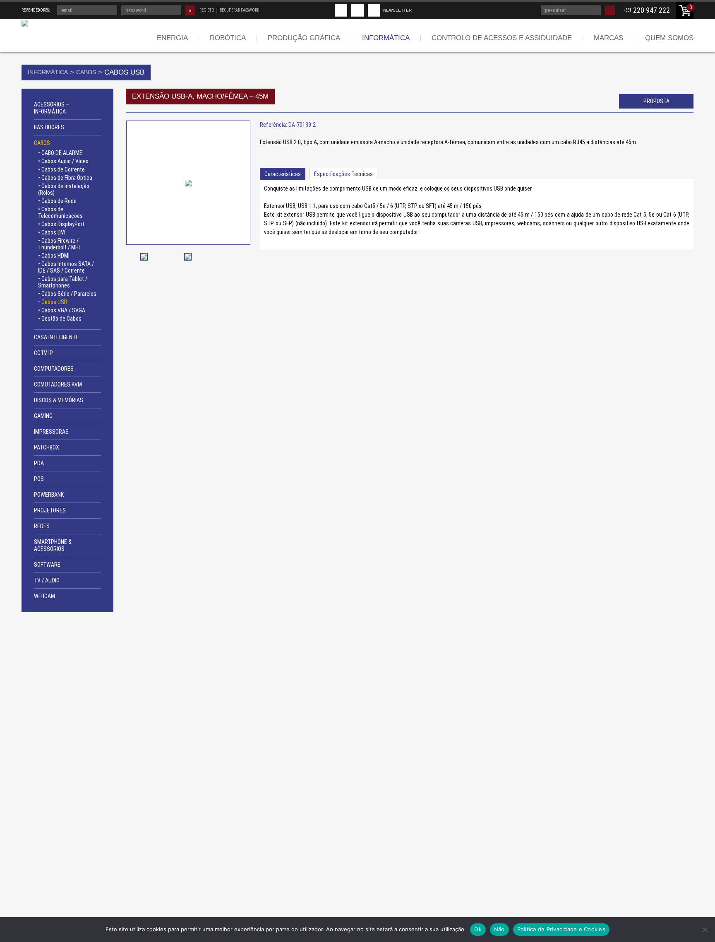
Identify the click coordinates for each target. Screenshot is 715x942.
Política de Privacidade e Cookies (561, 929)
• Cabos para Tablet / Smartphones (62, 282)
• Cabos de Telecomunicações (60, 212)
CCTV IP (43, 353)
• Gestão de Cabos (60, 318)
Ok (478, 929)
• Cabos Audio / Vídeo (63, 161)
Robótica (228, 38)
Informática (386, 38)
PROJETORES (50, 510)
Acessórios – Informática (51, 108)
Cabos (86, 72)
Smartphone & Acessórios (53, 545)
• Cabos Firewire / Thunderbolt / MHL (59, 244)
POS (39, 479)
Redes (42, 526)
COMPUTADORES (54, 368)
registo (206, 10)
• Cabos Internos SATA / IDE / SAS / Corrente (66, 267)
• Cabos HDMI (54, 255)
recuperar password (239, 10)
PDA (39, 463)
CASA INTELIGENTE (56, 337)
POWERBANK (49, 494)
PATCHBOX (46, 447)
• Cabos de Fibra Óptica (65, 177)
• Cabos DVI (51, 232)
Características (282, 174)
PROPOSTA (656, 101)
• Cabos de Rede (57, 201)
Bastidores (49, 127)
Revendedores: (36, 10)
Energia (172, 38)
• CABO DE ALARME (60, 153)
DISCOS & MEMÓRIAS (58, 400)
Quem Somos (669, 38)
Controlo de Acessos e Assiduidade (502, 38)
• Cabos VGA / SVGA (61, 310)
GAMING (43, 416)
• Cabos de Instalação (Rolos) (63, 189)
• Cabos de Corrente (61, 169)
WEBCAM (44, 596)
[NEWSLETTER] (374, 10)
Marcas (608, 38)
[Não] (705, 929)
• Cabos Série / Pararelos (67, 293)
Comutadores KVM (58, 384)
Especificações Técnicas (343, 174)
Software (47, 564)
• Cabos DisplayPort (61, 224)
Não (499, 929)
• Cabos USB (52, 302)
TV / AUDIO (47, 580)
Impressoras (51, 431)
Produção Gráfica (304, 38)
